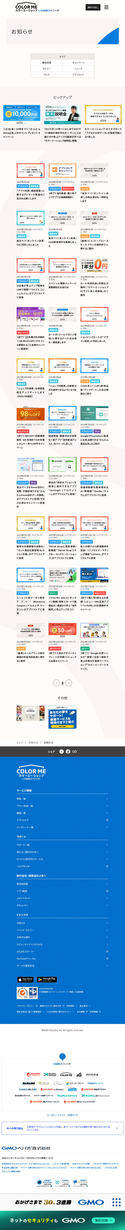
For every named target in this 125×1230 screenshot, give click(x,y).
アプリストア (78, 74)
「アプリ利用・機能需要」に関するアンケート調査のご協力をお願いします (31, 194)
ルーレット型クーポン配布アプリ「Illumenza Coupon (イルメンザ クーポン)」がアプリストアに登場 (31, 605)
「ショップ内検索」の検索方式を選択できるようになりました (62, 389)
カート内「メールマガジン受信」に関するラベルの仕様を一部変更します (62, 338)
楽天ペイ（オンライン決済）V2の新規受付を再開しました (62, 241)
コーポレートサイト (56, 1115)
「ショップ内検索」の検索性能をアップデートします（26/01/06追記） (31, 392)
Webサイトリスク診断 (81, 1163)
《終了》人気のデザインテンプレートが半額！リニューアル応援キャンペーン (62, 656)
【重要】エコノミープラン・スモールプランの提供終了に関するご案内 (94, 244)
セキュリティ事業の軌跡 (11, 1171)
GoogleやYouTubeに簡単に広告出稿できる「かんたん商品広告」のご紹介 (94, 439)
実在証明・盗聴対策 (10, 1167)
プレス (47, 74)
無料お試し (93, 7)
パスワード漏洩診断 (61, 1163)
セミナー (46, 68)
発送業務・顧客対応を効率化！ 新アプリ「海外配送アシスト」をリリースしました (62, 439)
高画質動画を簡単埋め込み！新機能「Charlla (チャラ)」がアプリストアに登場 (94, 491)
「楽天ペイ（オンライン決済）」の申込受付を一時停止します (94, 197)
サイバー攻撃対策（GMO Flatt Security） (85, 1167)
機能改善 (46, 62)
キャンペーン (78, 62)
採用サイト (73, 1115)
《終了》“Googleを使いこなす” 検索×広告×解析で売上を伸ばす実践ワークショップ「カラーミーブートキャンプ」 (94, 660)
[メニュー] (106, 7)
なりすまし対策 (111, 1167)
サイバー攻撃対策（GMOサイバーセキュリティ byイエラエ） (44, 1167)
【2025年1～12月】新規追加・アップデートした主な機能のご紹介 (94, 389)
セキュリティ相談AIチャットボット (106, 1163)
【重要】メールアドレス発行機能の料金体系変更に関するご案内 (31, 656)
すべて (62, 56)
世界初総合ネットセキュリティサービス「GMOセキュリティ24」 (26, 1163)
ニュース (78, 68)
